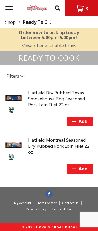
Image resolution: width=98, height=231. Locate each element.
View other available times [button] (49, 46)
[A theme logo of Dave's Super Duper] (37, 7)
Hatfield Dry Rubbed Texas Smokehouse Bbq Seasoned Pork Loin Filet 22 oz (56, 99)
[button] (80, 121)
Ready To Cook (39, 22)
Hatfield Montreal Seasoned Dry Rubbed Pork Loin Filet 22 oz (59, 146)
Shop (10, 22)
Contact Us (70, 203)
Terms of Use (62, 209)
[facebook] (49, 194)
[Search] (57, 5)
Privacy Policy (36, 209)
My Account (22, 203)
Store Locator (47, 203)
